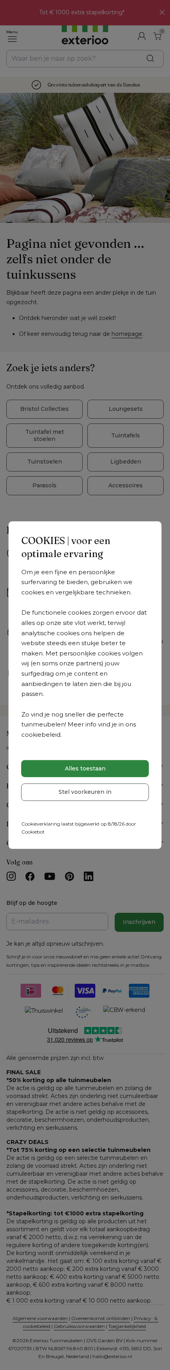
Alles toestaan (85, 768)
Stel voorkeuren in (85, 791)
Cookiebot (33, 832)
